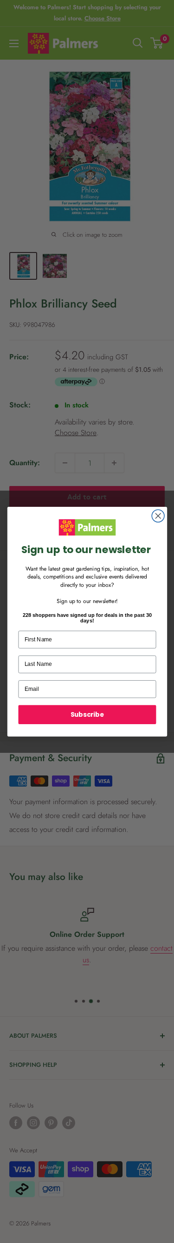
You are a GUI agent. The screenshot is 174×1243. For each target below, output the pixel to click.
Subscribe (87, 714)
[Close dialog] (158, 516)
